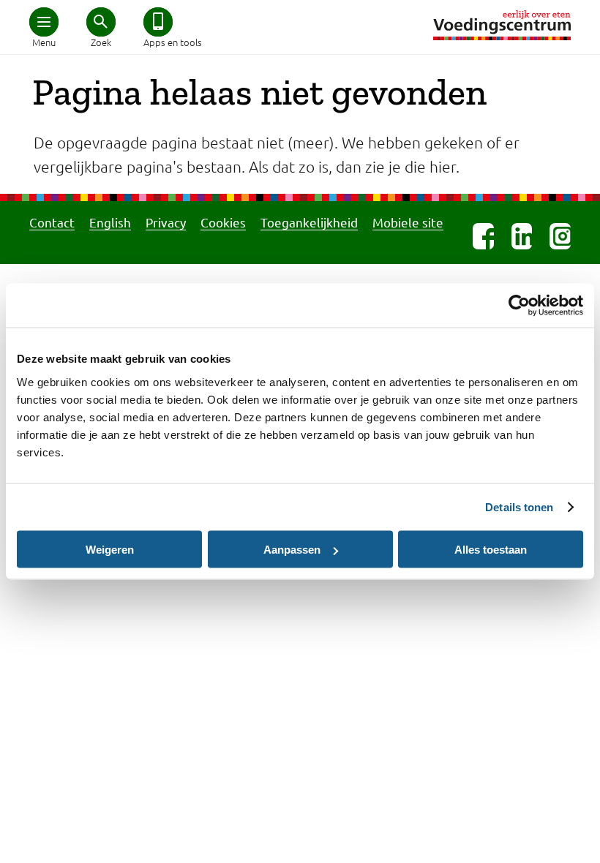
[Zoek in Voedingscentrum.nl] (101, 22)
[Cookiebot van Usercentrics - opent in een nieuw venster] (519, 306)
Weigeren (110, 549)
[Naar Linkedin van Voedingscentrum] (522, 236)
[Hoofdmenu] (44, 22)
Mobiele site (407, 222)
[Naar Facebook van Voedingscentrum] (483, 236)
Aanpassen (291, 549)
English (110, 222)
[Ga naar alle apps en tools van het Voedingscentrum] (158, 22)
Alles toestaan (490, 549)
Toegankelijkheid (309, 222)
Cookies (223, 222)
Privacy (166, 222)
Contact (52, 222)
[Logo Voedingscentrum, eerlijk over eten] (502, 25)
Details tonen (519, 507)
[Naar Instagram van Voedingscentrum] (560, 236)
